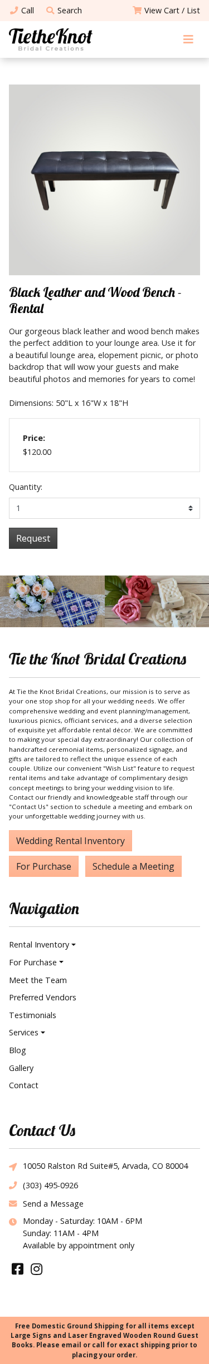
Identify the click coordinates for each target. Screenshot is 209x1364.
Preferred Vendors (42, 997)
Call (27, 10)
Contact (23, 1085)
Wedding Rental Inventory (70, 841)
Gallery (21, 1068)
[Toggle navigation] (188, 39)
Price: (34, 438)
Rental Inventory (39, 944)
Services (23, 1032)
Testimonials (32, 1015)
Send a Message (53, 1203)
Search (69, 10)
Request (33, 538)
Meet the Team (38, 980)
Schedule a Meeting (133, 866)
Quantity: (25, 487)
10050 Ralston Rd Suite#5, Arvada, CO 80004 (105, 1165)
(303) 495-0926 (50, 1185)
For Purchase (43, 866)
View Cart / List (172, 10)
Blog (17, 1050)
